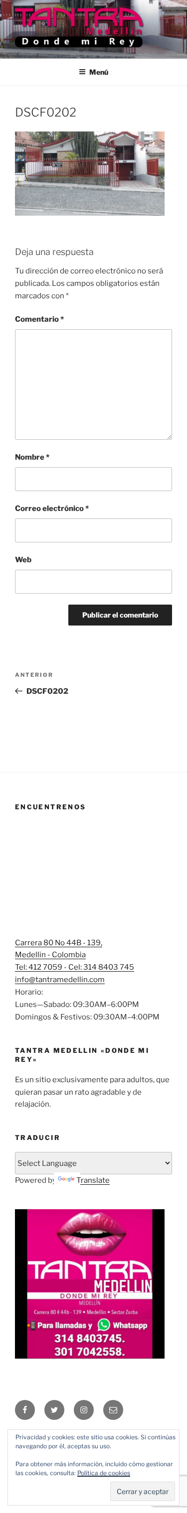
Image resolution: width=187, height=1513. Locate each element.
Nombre (32, 457)
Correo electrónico (52, 508)
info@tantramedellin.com (60, 979)
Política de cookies (103, 1473)
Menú (98, 72)
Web (23, 559)
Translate (93, 1180)
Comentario (39, 319)
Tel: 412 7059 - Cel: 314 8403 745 (74, 967)
